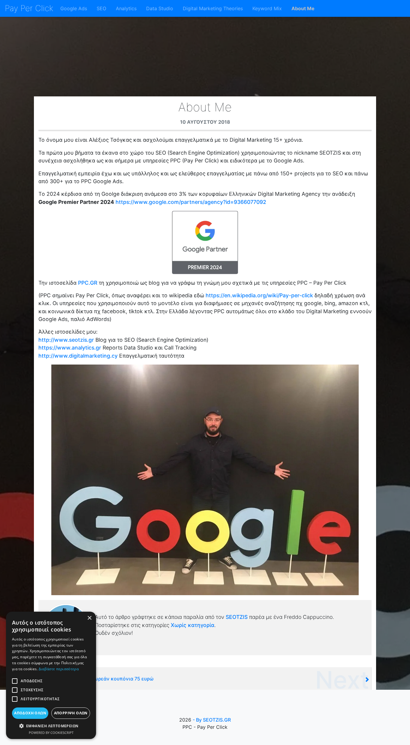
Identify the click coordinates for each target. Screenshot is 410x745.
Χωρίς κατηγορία (192, 625)
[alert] (51, 675)
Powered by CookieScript (51, 732)
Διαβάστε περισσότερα (59, 668)
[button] (51, 726)
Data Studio (159, 8)
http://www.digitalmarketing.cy (78, 356)
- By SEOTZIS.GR (212, 720)
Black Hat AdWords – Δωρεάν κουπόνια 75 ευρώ (98, 679)
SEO (101, 8)
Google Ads (73, 8)
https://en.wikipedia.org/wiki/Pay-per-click (259, 295)
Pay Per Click (29, 8)
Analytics (126, 8)
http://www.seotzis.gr (66, 340)
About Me (303, 8)
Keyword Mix (267, 8)
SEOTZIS (237, 617)
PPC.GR (87, 283)
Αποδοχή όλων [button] (30, 713)
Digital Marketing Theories (213, 8)
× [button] (89, 618)
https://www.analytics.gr (69, 347)
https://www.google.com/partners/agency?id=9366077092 (191, 202)
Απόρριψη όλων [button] (71, 713)
